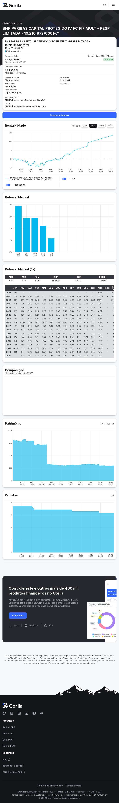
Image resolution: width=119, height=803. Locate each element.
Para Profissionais (12, 772)
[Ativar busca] (104, 5)
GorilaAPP (7, 740)
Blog (4, 759)
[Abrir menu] (113, 5)
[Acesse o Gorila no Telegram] (41, 713)
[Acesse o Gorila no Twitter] (4, 713)
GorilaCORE (8, 727)
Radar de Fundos (11, 766)
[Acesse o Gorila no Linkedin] (34, 713)
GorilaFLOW (8, 746)
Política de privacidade (50, 785)
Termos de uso (73, 785)
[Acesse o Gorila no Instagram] (19, 713)
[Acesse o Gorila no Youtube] (27, 713)
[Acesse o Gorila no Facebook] (12, 713)
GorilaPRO (7, 733)
